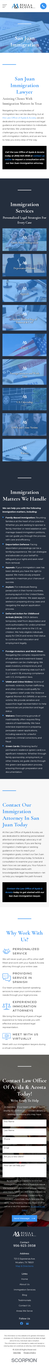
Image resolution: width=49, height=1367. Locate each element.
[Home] (23, 6)
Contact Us (24, 1305)
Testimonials (24, 1300)
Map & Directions (24, 1266)
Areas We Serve (24, 1311)
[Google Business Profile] (27, 1323)
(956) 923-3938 (22, 155)
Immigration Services (24, 1289)
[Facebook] (21, 1323)
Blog (24, 1295)
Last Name (9, 1130)
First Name (9, 1121)
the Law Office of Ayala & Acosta (19, 117)
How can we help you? (14, 1165)
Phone (7, 1139)
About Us (24, 1284)
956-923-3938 (24, 1246)
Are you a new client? (14, 1157)
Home (24, 1279)
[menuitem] (17, 1352)
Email (6, 1148)
